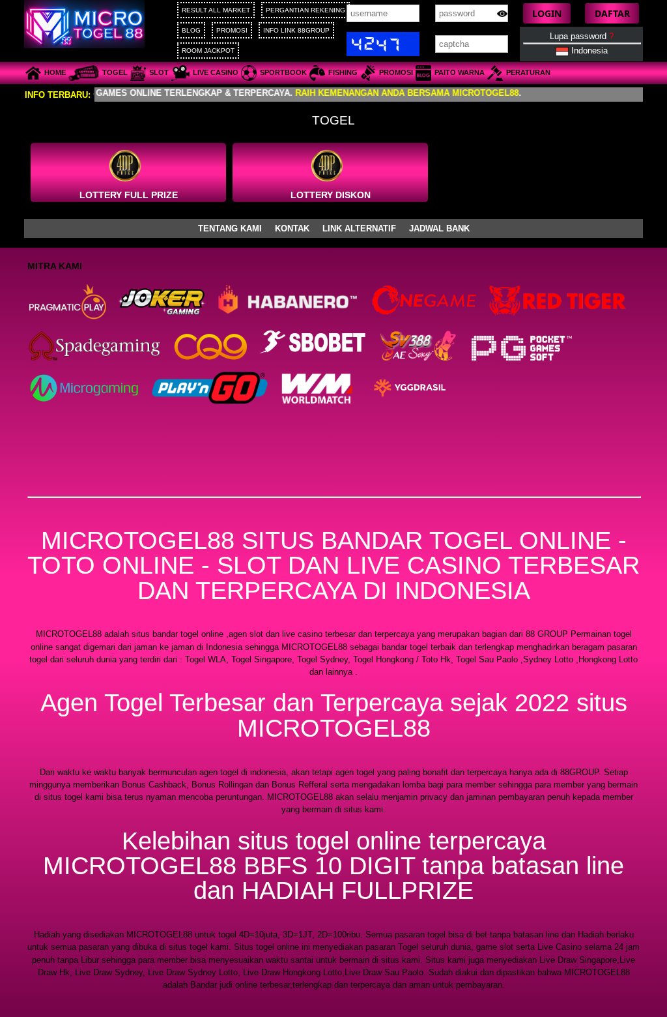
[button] (547, 13)
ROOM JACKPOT (208, 50)
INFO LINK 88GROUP (296, 30)
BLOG (191, 30)
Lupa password (582, 36)
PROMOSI (232, 30)
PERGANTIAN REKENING (305, 10)
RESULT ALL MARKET (216, 10)
